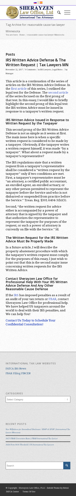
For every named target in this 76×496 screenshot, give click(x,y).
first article (19, 88)
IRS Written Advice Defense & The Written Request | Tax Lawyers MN (37, 62)
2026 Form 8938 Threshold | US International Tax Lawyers (30, 444)
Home (22, 35)
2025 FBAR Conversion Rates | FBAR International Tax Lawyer (32, 438)
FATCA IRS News (16, 368)
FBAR (52, 299)
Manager (9, 73)
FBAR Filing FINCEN (18, 373)
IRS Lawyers (45, 69)
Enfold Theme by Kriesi (58, 488)
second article (58, 92)
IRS (16, 295)
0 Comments (30, 69)
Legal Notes (57, 69)
